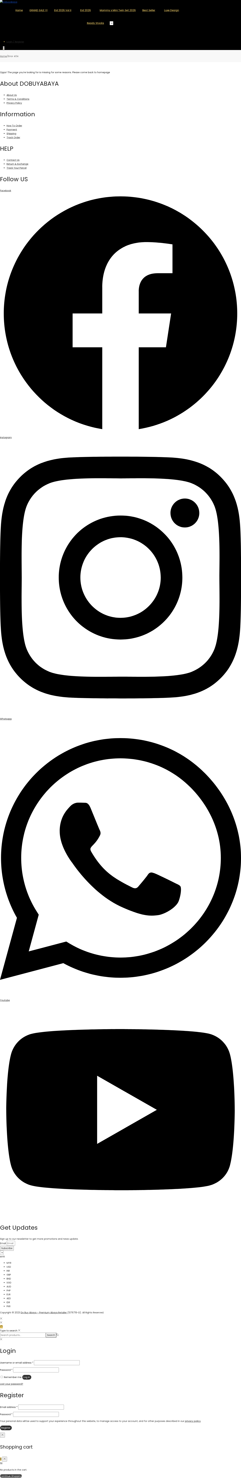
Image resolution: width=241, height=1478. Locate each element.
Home (3, 56)
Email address (9, 1407)
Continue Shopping (11, 1476)
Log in (26, 1377)
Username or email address (16, 1362)
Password (6, 1370)
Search (51, 1335)
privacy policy (193, 1421)
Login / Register (15, 41)
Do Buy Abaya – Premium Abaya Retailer (44, 1312)
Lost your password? (11, 1384)
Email (3, 1243)
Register (5, 1427)
